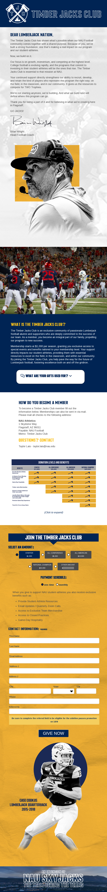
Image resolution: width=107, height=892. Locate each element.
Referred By (14, 707)
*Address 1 (14, 666)
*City (11, 686)
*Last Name (14, 646)
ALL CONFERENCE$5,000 (55, 554)
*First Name (14, 636)
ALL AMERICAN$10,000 (81, 554)
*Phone (12, 697)
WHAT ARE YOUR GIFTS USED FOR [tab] (46, 376)
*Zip (78, 686)
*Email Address (16, 656)
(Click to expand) (53, 512)
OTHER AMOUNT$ (68, 566)
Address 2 (13, 676)
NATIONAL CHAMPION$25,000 (42, 566)
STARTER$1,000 (29, 554)
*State (56, 687)
